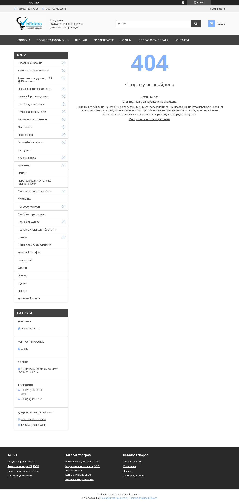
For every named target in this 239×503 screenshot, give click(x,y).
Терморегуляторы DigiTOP (23, 466)
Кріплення (24, 165)
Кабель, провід (27, 157)
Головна (24, 40)
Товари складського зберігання (37, 229)
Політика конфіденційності (143, 498)
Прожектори (25, 134)
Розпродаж (25, 260)
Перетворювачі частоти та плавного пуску (34, 182)
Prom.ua (137, 494)
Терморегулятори (29, 206)
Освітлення (25, 127)
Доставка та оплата (153, 40)
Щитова (22, 237)
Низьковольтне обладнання (35, 88)
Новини (126, 40)
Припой (127, 471)
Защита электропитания (79, 479)
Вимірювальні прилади (32, 111)
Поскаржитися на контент (113, 498)
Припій (22, 173)
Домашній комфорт (30, 252)
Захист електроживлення (33, 70)
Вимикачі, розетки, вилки (33, 96)
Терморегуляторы (133, 475)
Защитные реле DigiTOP (22, 461)
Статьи (22, 267)
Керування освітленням (32, 119)
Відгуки (22, 283)
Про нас (81, 40)
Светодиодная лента (20, 475)
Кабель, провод (132, 461)
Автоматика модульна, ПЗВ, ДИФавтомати (35, 80)
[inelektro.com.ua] (30, 30)
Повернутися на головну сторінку (149, 119)
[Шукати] (196, 23)
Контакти (182, 40)
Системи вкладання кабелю (35, 191)
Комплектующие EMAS (78, 474)
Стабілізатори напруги (32, 214)
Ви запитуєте (104, 40)
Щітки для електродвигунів (34, 244)
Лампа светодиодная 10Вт (23, 471)
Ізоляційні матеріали (31, 142)
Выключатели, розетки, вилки (82, 461)
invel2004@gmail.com (33, 424)
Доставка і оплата (29, 298)
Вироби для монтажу (31, 104)
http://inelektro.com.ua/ (33, 419)
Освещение (129, 466)
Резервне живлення (30, 62)
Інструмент (25, 150)
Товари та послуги (51, 40)
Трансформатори (29, 221)
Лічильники (24, 198)
